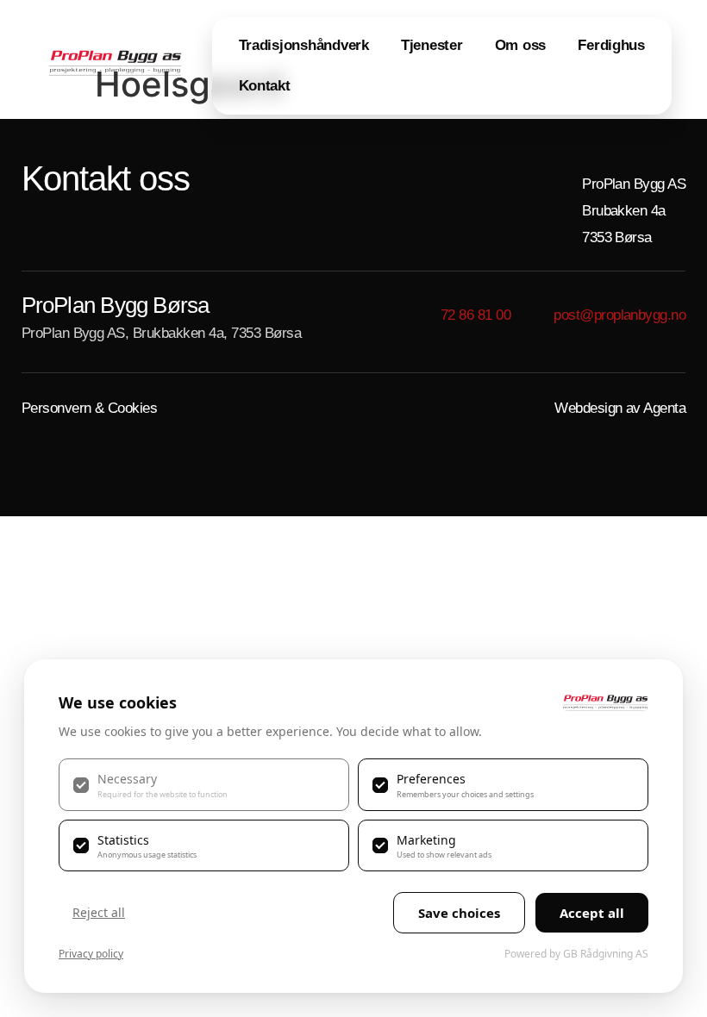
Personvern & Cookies (90, 408)
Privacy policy (91, 953)
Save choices (459, 912)
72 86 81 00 (475, 315)
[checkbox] (204, 784)
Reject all (98, 912)
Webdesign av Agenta (619, 408)
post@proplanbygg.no (619, 315)
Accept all (592, 912)
